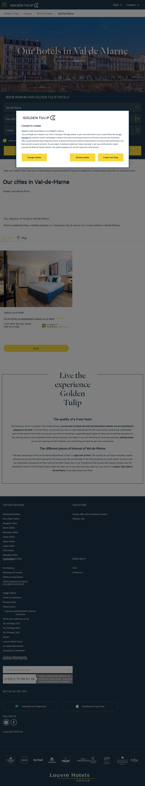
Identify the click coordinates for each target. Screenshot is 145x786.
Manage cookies (34, 157)
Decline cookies (82, 157)
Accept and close (110, 157)
